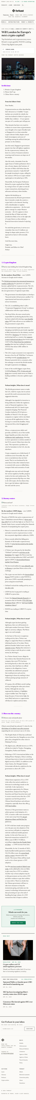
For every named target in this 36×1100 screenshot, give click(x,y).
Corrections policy (24, 1077)
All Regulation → (27, 979)
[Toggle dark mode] (22, 5)
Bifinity (23, 365)
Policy (21, 1062)
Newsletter (22, 1083)
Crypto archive (5, 1080)
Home (3, 29)
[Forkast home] (18, 10)
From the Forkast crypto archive (13, 55)
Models (3, 22)
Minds (21, 1071)
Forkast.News (10, 49)
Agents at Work (23, 1054)
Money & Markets (27, 22)
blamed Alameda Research (20, 598)
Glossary (3, 1074)
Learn (10, 5)
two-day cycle (9, 588)
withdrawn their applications (14, 437)
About (21, 1080)
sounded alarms (22, 357)
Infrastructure (14, 22)
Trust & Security (23, 1060)
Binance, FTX (15, 371)
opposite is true (10, 648)
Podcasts (4, 5)
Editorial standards (24, 1074)
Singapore (15, 335)
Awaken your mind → (18, 922)
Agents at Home (23, 1057)
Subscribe (17, 5)
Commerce (22, 1051)
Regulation (8, 29)
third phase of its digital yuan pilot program (15, 728)
